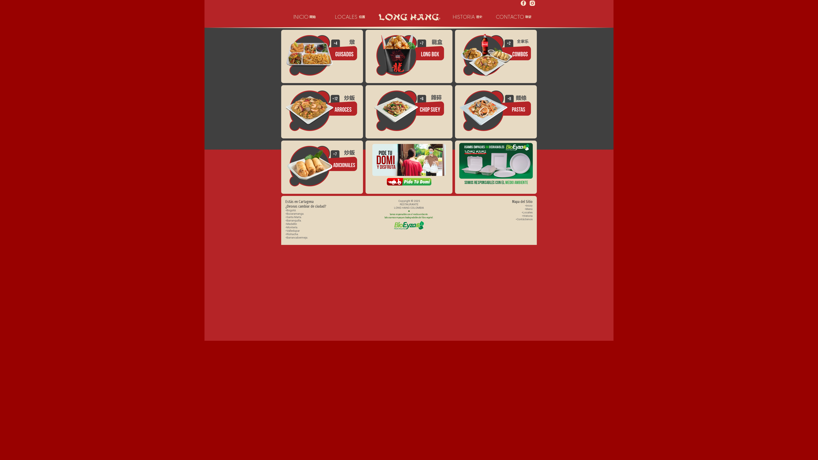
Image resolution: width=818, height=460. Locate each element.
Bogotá (291, 210)
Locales (528, 212)
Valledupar (293, 230)
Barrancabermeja (297, 237)
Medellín (292, 224)
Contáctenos (525, 219)
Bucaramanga (295, 213)
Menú (529, 209)
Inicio (529, 205)
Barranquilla (294, 220)
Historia (528, 215)
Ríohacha (292, 234)
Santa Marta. (294, 217)
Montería (292, 227)
